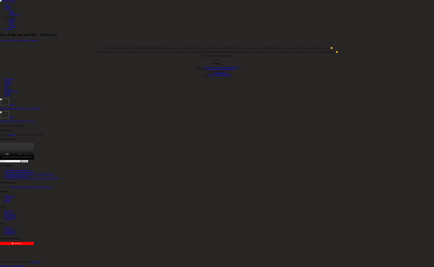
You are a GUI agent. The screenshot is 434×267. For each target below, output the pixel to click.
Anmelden (8, 228)
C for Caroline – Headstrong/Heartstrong (19, 172)
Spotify (11, 11)
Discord (12, 25)
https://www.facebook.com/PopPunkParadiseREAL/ (221, 67)
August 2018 (9, 219)
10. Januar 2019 (5, 40)
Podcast (7, 9)
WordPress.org (10, 234)
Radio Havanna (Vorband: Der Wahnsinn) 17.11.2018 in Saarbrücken (29, 174)
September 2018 (10, 217)
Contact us (8, 29)
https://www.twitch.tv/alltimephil (220, 75)
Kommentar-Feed (11, 232)
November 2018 (10, 215)
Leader (7, 85)
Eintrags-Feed (9, 230)
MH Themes (35, 262)
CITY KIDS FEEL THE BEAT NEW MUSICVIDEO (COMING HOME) (32, 178)
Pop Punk (8, 89)
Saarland (8, 93)
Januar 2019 (9, 213)
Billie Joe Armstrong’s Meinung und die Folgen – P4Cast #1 (31, 187)
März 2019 (8, 211)
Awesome (8, 81)
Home (7, 5)
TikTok (11, 21)
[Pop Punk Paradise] (7, 1)
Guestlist (12, 13)
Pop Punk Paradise (11, 91)
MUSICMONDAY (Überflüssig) (16, 176)
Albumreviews (14, 15)
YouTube (8, 7)
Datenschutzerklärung (17, 266)
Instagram (12, 19)
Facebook (12, 27)
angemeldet (11, 135)
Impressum (4, 266)
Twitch (11, 23)
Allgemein (18, 40)
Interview (26, 40)
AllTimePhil (9, 79)
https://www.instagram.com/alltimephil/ (221, 69)
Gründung (8, 83)
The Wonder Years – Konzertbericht (17, 170)
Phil (13, 40)
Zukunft (7, 95)
